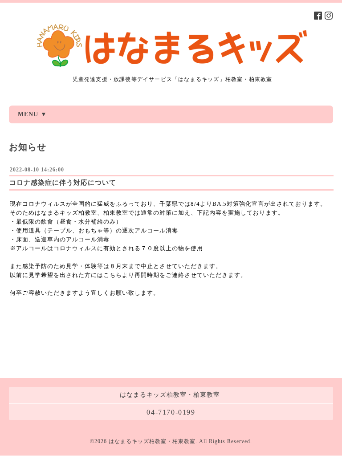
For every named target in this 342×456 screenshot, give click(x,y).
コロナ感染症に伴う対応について (62, 182)
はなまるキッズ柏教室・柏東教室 (152, 441)
